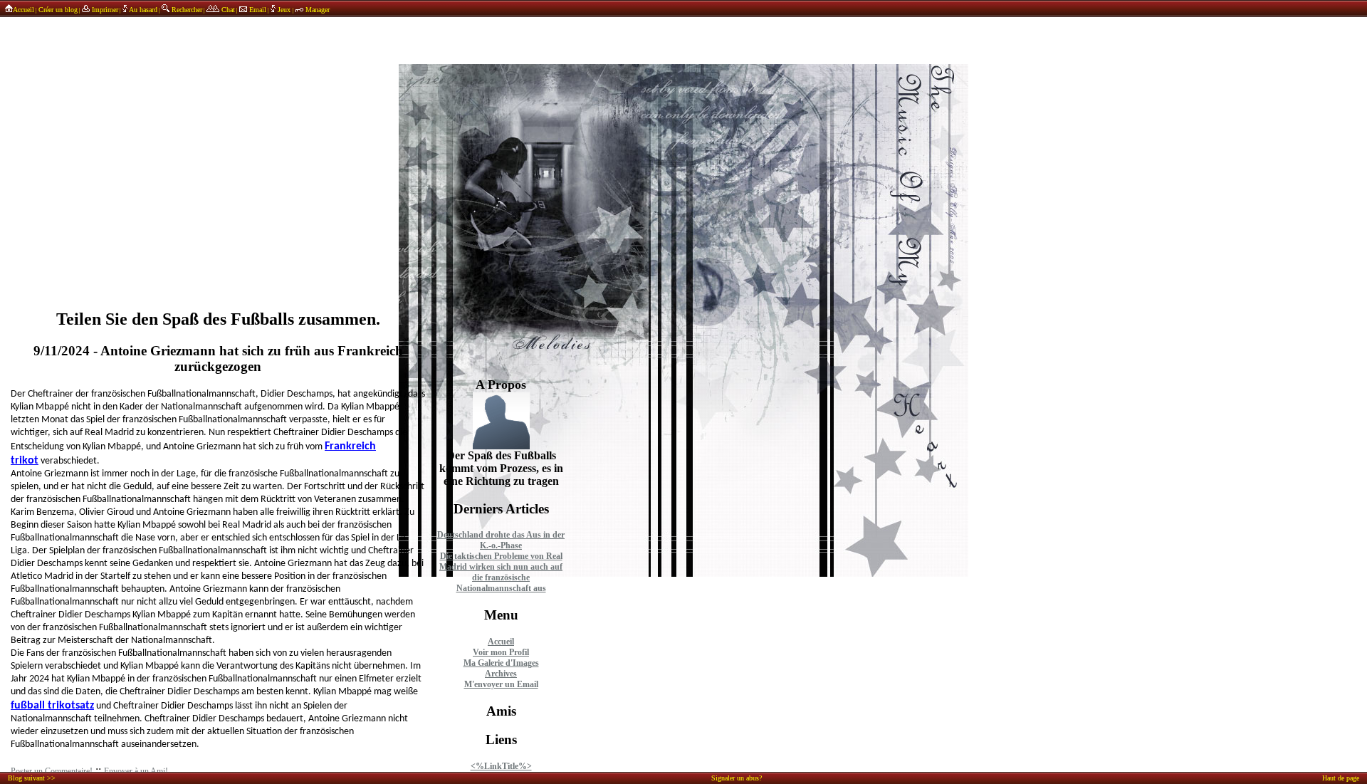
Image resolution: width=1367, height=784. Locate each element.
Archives (501, 674)
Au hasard (142, 10)
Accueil (23, 10)
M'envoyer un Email (501, 684)
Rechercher (185, 10)
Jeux (284, 10)
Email (256, 10)
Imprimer (104, 10)
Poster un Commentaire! (52, 771)
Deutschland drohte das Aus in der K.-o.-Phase (501, 540)
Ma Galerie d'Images (501, 663)
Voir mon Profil (501, 652)
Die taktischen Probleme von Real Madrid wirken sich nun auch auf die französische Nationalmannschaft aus (500, 572)
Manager (316, 10)
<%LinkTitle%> (501, 766)
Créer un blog (58, 10)
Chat (227, 10)
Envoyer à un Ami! (136, 771)
